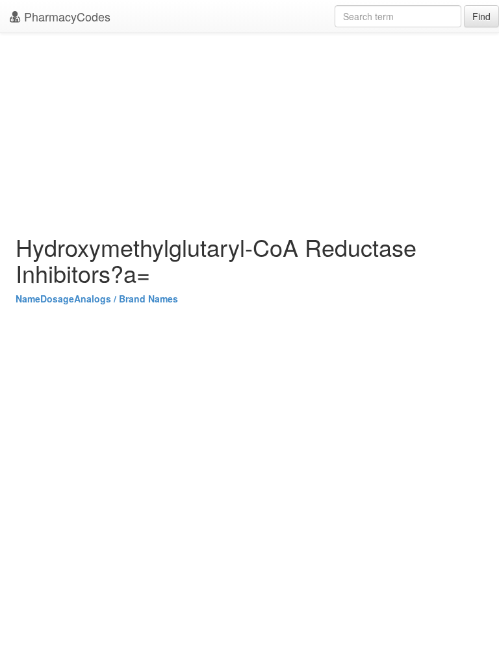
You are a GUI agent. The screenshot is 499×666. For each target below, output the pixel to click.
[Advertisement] (249, 130)
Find (481, 16)
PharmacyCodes (65, 16)
